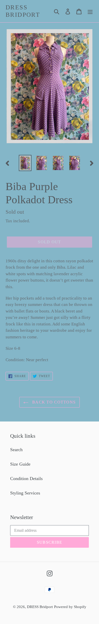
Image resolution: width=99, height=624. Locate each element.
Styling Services (25, 492)
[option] (25, 163)
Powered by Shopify (70, 607)
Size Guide (20, 464)
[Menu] (90, 11)
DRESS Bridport (23, 11)
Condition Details (26, 478)
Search (16, 449)
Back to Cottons (53, 402)
